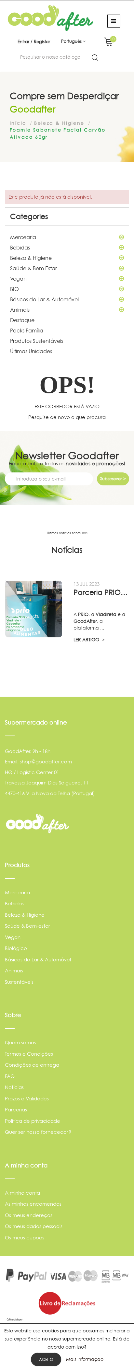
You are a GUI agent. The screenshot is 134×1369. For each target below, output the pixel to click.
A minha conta (22, 1193)
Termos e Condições (29, 1054)
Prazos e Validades (27, 1099)
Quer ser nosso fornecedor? (38, 1132)
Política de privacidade (32, 1121)
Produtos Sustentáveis (36, 341)
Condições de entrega (32, 1065)
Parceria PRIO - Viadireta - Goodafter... (101, 592)
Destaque (22, 320)
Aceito (46, 1359)
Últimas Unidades (31, 351)
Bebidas (20, 247)
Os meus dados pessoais (33, 1226)
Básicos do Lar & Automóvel (44, 299)
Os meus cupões (24, 1238)
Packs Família (26, 330)
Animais (20, 310)
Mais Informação (84, 1359)
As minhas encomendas (33, 1204)
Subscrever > (113, 478)
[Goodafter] (51, 18)
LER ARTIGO (87, 639)
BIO (14, 289)
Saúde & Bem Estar (33, 268)
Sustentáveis (19, 982)
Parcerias (16, 1110)
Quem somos (20, 1042)
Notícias (14, 1087)
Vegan (18, 278)
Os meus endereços (28, 1215)
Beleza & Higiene (31, 258)
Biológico (16, 948)
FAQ (10, 1076)
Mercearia (23, 237)
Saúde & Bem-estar (27, 926)
